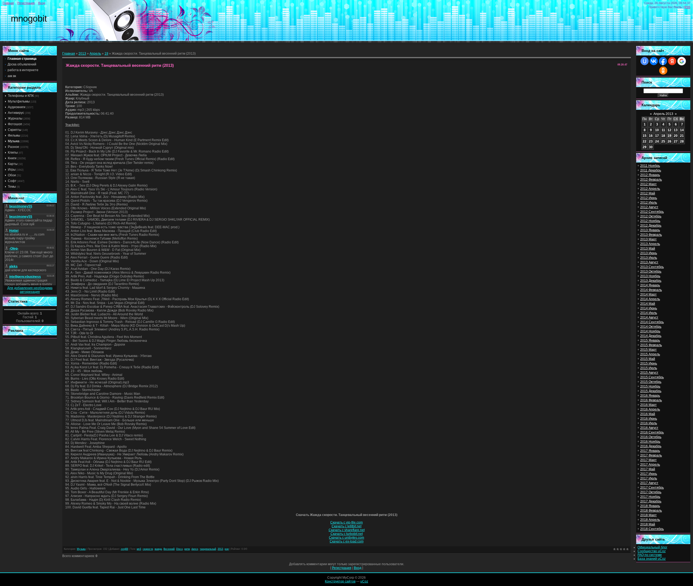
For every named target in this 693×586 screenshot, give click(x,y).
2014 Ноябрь (650, 331)
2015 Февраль (651, 345)
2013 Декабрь (650, 281)
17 (657, 136)
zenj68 (124, 549)
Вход (41, 3)
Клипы (13, 152)
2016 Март (648, 405)
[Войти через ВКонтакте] (654, 61)
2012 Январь (650, 175)
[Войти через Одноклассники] (663, 71)
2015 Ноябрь (650, 386)
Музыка (13, 141)
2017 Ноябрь (650, 497)
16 (651, 136)
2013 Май (647, 248)
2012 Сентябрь (652, 212)
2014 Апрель (650, 299)
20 (676, 136)
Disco (179, 549)
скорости (148, 549)
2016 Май (647, 414)
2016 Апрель (650, 409)
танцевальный (208, 549)
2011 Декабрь (650, 170)
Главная (8, 3)
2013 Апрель (650, 244)
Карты (13, 164)
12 (669, 130)
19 (106, 53)
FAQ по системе (650, 555)
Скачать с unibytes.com (346, 537)
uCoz (364, 581)
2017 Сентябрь (652, 487)
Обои (12, 175)
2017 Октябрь (650, 492)
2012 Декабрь (650, 225)
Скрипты (14, 130)
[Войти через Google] (681, 61)
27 (676, 141)
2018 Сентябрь (652, 529)
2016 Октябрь (650, 437)
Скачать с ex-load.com (347, 541)
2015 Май (647, 359)
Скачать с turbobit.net (347, 534)
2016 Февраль (651, 400)
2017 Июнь (648, 474)
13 (676, 130)
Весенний (169, 549)
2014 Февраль (651, 290)
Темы (12, 186)
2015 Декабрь (650, 391)
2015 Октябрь (650, 382)
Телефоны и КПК (21, 96)
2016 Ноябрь (650, 441)
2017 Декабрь (650, 501)
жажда (158, 549)
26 (669, 141)
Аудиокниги (16, 107)
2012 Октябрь (650, 216)
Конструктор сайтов (340, 581)
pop (227, 549)
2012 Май (647, 193)
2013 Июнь (648, 253)
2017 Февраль (651, 455)
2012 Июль (648, 202)
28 (682, 141)
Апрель (95, 53)
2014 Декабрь (650, 336)
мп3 (139, 549)
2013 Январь (650, 230)
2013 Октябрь (650, 271)
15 (644, 136)
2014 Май (647, 304)
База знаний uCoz (652, 559)
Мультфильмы (19, 101)
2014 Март (648, 294)
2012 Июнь (648, 198)
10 (657, 130)
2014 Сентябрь (652, 322)
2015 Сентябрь (652, 377)
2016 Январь (650, 396)
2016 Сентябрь (652, 432)
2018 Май (647, 524)
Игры (12, 169)
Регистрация (26, 3)
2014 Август (649, 317)
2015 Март (648, 350)
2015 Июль (648, 368)
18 (663, 136)
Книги (12, 158)
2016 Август (649, 428)
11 (663, 130)
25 (663, 141)
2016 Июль (648, 423)
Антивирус (16, 113)
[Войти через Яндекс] (672, 61)
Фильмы (14, 135)
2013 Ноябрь (650, 276)
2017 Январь (650, 451)
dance (194, 549)
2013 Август (649, 262)
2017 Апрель (650, 464)
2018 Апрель (650, 520)
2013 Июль (648, 258)
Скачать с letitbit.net (346, 526)
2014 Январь (650, 285)
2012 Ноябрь (650, 221)
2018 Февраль (651, 510)
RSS (687, 7)
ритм (187, 549)
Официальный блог (652, 547)
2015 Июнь (648, 363)
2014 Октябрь (650, 327)
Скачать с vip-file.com (346, 522)
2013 (82, 53)
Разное (13, 147)
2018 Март (648, 515)
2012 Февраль (651, 179)
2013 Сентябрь (652, 267)
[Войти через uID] (644, 61)
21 (682, 136)
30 (651, 147)
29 (644, 147)
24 (657, 141)
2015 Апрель (650, 354)
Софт (12, 181)
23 (651, 141)
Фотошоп (15, 124)
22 (644, 141)
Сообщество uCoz (652, 551)
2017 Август (649, 483)
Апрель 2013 (663, 114)
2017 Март (648, 460)
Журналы (15, 118)
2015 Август (649, 373)
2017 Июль (648, 478)
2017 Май (647, 469)
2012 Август (649, 207)
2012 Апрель (650, 189)
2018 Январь (650, 506)
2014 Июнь (648, 308)
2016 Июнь (648, 419)
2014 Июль (648, 313)
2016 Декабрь (650, 446)
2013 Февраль (651, 235)
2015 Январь (650, 340)
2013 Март (648, 239)
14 (682, 130)
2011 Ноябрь (650, 166)
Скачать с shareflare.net (347, 530)
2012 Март (648, 184)
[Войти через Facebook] (663, 61)
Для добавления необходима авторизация (30, 290)
